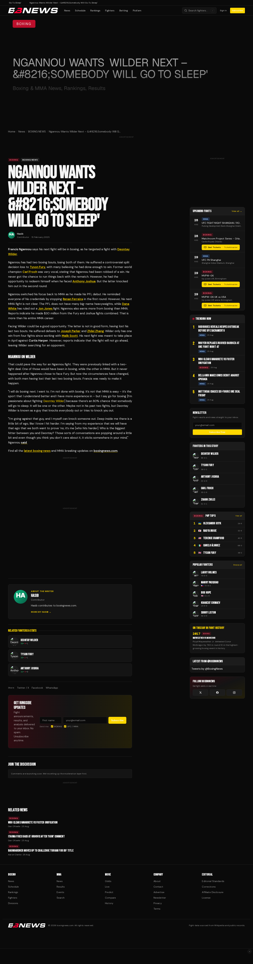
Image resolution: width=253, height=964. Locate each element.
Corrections (209, 886)
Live (107, 886)
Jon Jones (45, 308)
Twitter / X (23, 687)
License (206, 897)
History (109, 903)
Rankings (95, 10)
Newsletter (160, 897)
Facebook (37, 687)
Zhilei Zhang (95, 331)
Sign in (223, 10)
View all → (237, 211)
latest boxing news (37, 451)
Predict (109, 892)
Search (61, 897)
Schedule (80, 10)
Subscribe (237, 10)
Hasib (20, 233)
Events (60, 892)
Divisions (13, 903)
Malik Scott (70, 336)
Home (11, 131)
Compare (110, 897)
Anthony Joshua (84, 281)
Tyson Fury (37, 267)
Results (61, 886)
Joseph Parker (71, 331)
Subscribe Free (217, 432)
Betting (123, 10)
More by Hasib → (41, 612)
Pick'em (137, 10)
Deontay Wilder (53, 401)
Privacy (158, 903)
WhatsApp (52, 687)
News (67, 10)
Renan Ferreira (73, 299)
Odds (108, 881)
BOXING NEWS (37, 131)
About (157, 881)
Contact (158, 886)
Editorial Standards (213, 881)
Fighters (109, 10)
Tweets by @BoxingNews (207, 669)
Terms (157, 908)
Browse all (237, 565)
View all (238, 516)
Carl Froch (30, 272)
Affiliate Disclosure (212, 892)
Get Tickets (223, 247)
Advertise (159, 892)
